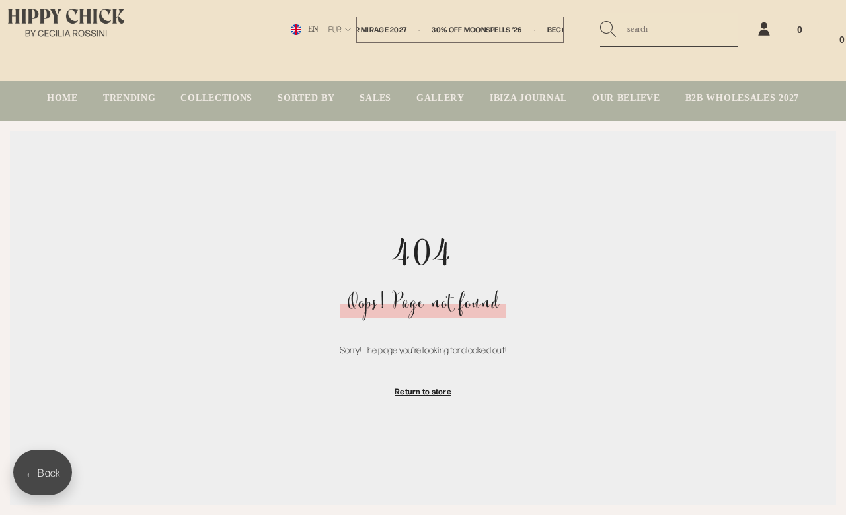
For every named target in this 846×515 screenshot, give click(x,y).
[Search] (669, 30)
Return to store (423, 391)
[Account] (764, 29)
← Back (42, 472)
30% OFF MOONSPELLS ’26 (476, 29)
